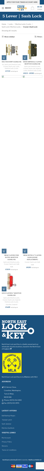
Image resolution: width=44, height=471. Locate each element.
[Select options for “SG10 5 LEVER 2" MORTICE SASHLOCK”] (4, 289)
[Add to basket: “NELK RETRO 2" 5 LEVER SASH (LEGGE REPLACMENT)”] (25, 251)
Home (4, 24)
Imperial (38, 68)
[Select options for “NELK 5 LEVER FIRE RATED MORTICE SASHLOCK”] (4, 251)
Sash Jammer (6, 424)
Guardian (9, 304)
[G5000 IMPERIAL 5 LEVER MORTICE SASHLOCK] (32, 50)
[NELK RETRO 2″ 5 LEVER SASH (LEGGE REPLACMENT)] (32, 164)
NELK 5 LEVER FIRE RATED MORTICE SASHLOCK (11, 257)
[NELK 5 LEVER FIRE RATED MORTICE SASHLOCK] (11, 164)
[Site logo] (22, 8)
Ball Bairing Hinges (8, 416)
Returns (5, 446)
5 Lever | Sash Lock (9, 66)
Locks (11, 24)
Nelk (17, 264)
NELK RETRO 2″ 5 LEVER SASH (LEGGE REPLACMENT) (32, 257)
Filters (39, 37)
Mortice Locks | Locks (23, 24)
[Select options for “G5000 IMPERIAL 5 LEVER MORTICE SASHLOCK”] (25, 57)
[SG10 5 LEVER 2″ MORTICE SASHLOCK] (11, 281)
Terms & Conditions (9, 450)
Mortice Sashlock (8, 428)
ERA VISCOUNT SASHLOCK (11, 62)
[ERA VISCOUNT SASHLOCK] (11, 50)
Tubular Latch (7, 420)
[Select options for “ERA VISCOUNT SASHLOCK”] (4, 57)
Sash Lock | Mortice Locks (11, 27)
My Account (6, 438)
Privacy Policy (7, 442)
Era (3, 64)
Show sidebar (9, 37)
